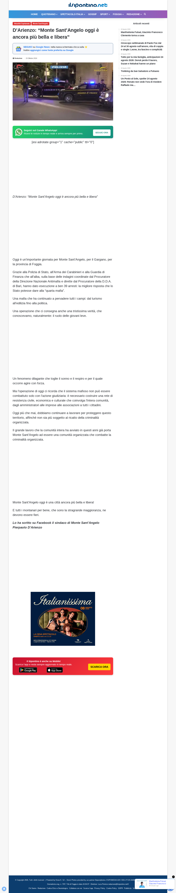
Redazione (133, 14)
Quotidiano (48, 14)
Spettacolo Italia (71, 14)
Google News (42, 47)
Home (34, 14)
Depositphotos (100, 880)
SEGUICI (27, 47)
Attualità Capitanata (22, 24)
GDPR (120, 888)
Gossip (92, 14)
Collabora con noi (75, 888)
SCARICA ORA (99, 666)
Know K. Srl (60, 880)
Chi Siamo (32, 888)
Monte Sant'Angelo (40, 24)
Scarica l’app (88, 888)
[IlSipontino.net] (88, 5)
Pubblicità (127, 888)
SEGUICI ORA (101, 133)
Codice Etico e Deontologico (57, 888)
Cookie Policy (111, 888)
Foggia (117, 14)
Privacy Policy (99, 888)
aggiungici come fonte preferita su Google (51, 50)
